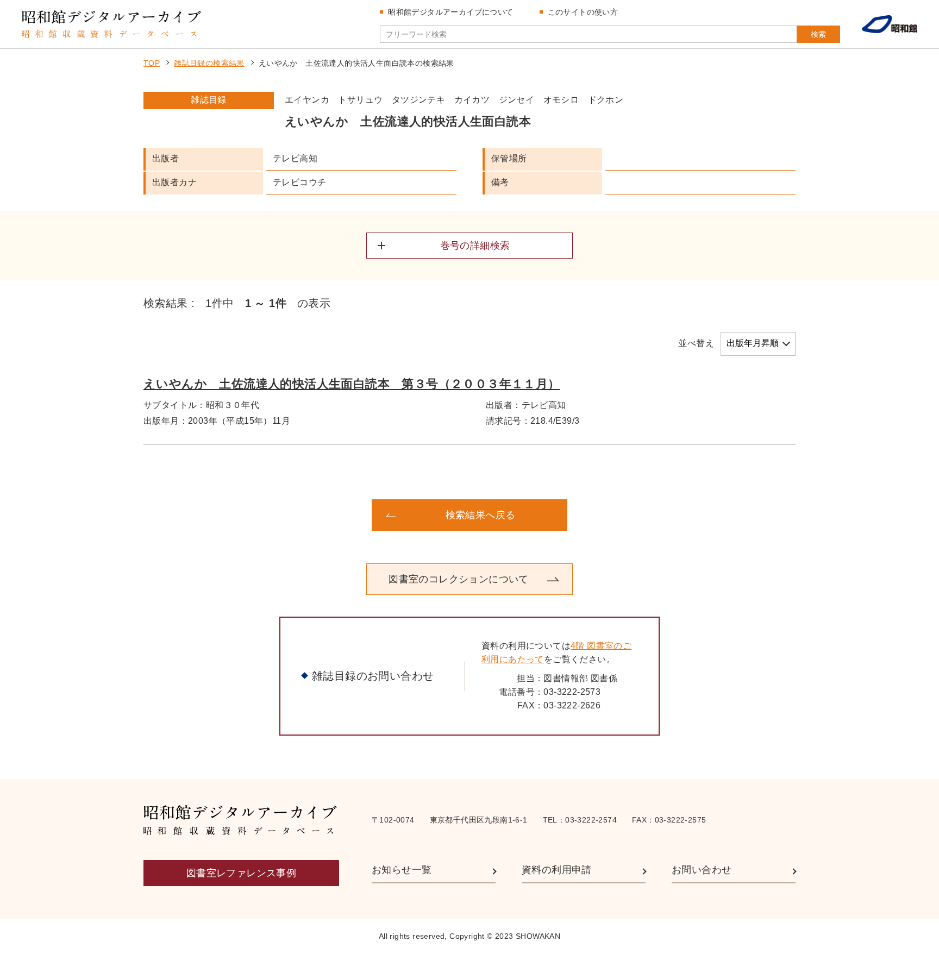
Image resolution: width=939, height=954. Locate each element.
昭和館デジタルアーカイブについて (450, 12)
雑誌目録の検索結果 (209, 63)
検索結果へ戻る (481, 515)
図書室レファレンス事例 (241, 873)
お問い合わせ (701, 869)
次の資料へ (709, 515)
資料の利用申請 (557, 869)
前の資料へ (230, 515)
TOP (151, 63)
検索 (818, 34)
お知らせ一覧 (401, 869)
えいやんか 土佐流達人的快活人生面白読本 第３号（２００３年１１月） (351, 384)
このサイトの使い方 (583, 12)
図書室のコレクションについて (459, 579)
